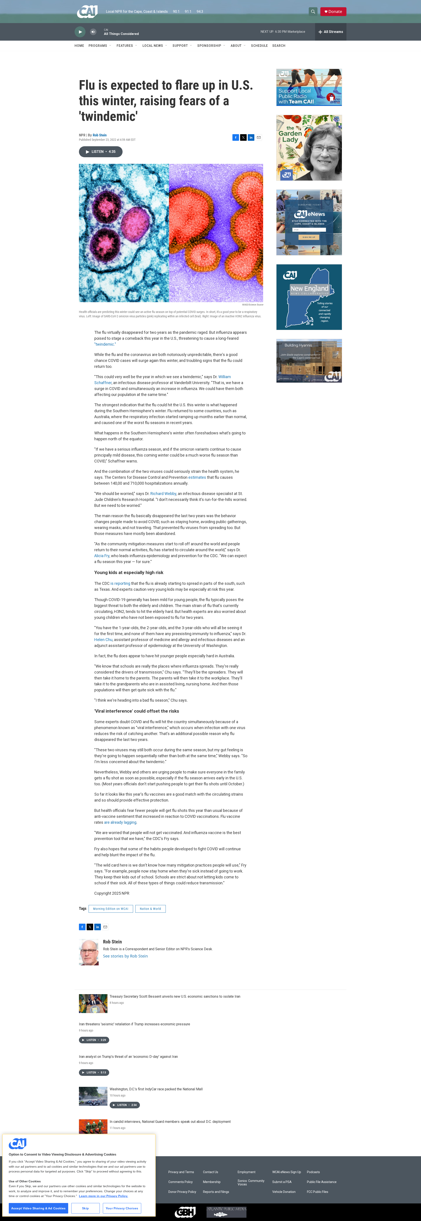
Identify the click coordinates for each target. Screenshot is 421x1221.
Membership (212, 1182)
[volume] (93, 32)
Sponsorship (209, 45)
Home (79, 45)
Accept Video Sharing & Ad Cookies (38, 1208)
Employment (246, 1172)
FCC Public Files (317, 1192)
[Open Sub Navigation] (110, 45)
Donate (335, 11)
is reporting (121, 583)
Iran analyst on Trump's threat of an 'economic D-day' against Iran (128, 1057)
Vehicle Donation (284, 1192)
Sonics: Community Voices (251, 1182)
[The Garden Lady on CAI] (309, 148)
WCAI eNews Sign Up (286, 1172)
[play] (80, 31)
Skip (85, 1208)
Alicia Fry (101, 555)
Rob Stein (100, 135)
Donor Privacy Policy (182, 1192)
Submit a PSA (282, 1182)
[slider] (100, 31)
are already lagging (120, 822)
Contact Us (210, 1172)
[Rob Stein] (89, 952)
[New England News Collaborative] (309, 297)
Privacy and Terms (181, 1172)
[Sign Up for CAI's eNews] (309, 222)
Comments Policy (180, 1182)
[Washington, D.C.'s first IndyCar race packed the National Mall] (93, 1096)
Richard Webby (163, 493)
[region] (79, 1175)
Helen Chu (103, 639)
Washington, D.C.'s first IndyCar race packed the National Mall (156, 1089)
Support (180, 45)
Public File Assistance (322, 1182)
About (236, 45)
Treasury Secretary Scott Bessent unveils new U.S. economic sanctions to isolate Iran (175, 996)
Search (278, 45)
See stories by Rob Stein (125, 956)
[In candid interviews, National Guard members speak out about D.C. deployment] (93, 1128)
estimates (197, 477)
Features (125, 45)
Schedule (259, 45)
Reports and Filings (216, 1192)
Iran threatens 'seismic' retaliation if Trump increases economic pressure (134, 1024)
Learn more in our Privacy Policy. (103, 1196)
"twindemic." (105, 344)
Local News (153, 45)
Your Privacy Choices (122, 1208)
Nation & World (150, 908)
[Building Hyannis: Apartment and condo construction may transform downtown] (309, 361)
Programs (98, 45)
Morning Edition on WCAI (110, 908)
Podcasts (313, 1172)
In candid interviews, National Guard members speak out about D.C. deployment (170, 1122)
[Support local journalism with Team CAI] (309, 87)
